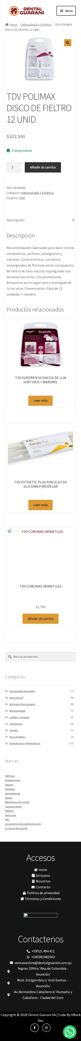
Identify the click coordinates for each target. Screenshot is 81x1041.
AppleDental (12, 793)
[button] (67, 42)
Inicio (13, 24)
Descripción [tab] (16, 220)
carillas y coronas (19, 717)
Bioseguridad (17, 710)
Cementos (15, 723)
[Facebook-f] (34, 1027)
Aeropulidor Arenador (22, 691)
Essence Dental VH (16, 828)
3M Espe (10, 776)
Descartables (17, 736)
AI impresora (12, 780)
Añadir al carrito (43, 167)
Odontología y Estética (36, 24)
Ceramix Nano (13, 806)
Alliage (9, 784)
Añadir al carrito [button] (41, 618)
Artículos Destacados (22, 704)
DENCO (9, 810)
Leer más (41, 400)
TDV (22, 198)
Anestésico (16, 697)
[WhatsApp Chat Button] (69, 1032)
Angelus (10, 789)
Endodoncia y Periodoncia (24, 743)
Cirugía (13, 730)
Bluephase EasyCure (17, 802)
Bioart (9, 797)
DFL (7, 819)
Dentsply (10, 815)
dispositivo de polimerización (23, 824)
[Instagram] (46, 1027)
